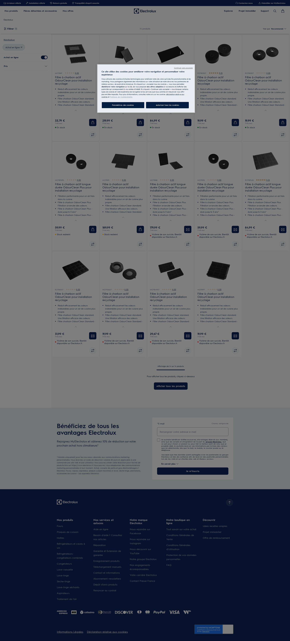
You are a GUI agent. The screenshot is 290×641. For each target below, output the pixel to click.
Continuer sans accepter (183, 68)
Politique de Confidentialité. (121, 97)
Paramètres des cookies (123, 105)
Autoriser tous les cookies (167, 105)
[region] (146, 88)
